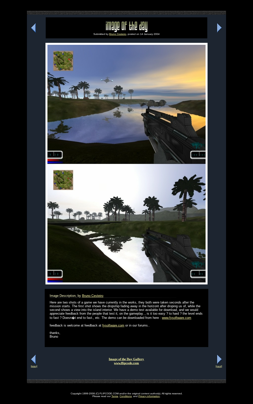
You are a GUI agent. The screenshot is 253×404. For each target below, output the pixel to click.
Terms (114, 396)
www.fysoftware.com (176, 318)
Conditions (126, 396)
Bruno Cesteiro (117, 34)
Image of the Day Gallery (126, 359)
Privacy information (149, 396)
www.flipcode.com (126, 363)
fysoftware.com (113, 325)
